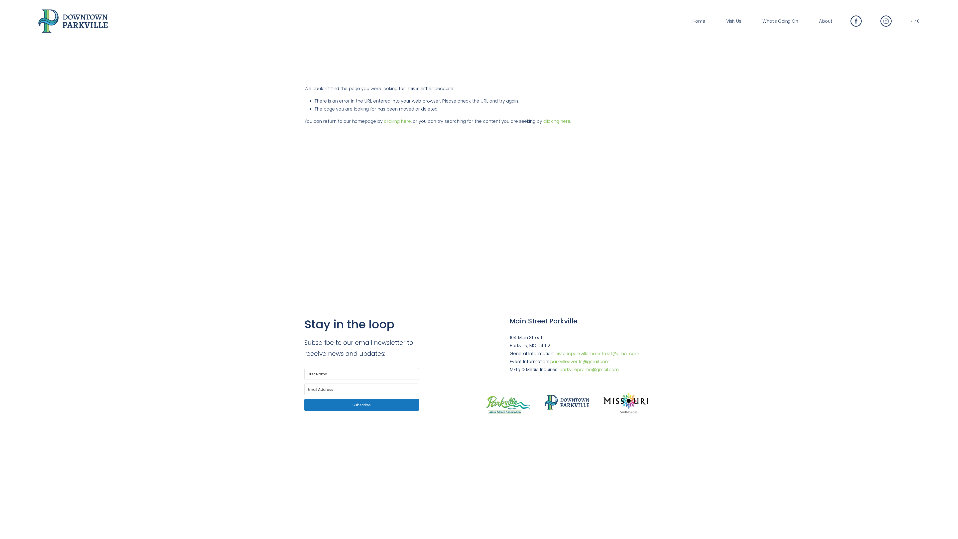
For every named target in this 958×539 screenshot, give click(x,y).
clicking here (397, 121)
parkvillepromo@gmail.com (589, 369)
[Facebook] (856, 21)
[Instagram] (886, 21)
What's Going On (780, 21)
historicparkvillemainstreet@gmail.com (597, 353)
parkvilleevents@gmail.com (579, 361)
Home (698, 21)
